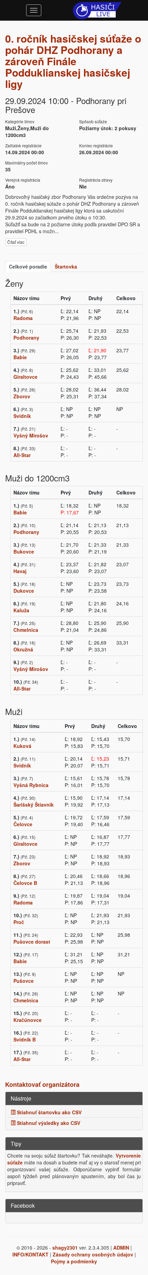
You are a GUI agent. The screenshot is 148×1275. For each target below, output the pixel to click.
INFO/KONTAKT (30, 1254)
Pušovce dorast (31, 941)
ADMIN (121, 1247)
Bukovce (23, 551)
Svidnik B (24, 1039)
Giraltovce (25, 376)
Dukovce (23, 590)
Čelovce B (25, 882)
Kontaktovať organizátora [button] (42, 1084)
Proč (18, 922)
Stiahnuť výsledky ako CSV (47, 1122)
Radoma (23, 318)
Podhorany (26, 337)
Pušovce (23, 980)
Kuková (22, 745)
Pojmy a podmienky (74, 1261)
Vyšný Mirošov (30, 435)
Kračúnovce (27, 1019)
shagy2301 (65, 1247)
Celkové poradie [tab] (28, 266)
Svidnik (22, 415)
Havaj (20, 571)
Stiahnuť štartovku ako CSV (48, 1112)
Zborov (21, 396)
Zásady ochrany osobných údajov (93, 1254)
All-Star (22, 455)
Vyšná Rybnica (31, 785)
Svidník (22, 765)
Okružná (23, 649)
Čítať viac (15, 242)
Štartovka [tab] (66, 266)
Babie (20, 357)
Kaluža (21, 610)
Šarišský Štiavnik (33, 804)
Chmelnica (25, 629)
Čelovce (22, 824)
